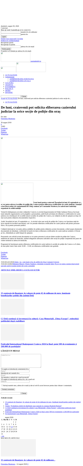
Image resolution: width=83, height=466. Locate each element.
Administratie (9, 77)
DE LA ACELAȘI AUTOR (29, 270)
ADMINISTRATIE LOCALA (20, 81)
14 (12, 427)
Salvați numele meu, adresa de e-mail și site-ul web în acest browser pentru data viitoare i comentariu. (37, 385)
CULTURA (9, 83)
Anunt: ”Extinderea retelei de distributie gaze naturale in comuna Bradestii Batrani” (33, 406)
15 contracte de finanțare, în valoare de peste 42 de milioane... (28, 460)
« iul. (2, 436)
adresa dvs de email (27, 47)
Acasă (3, 98)
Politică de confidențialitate (10, 41)
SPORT (8, 90)
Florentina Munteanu (8, 119)
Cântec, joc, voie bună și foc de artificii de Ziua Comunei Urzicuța (36, 262)
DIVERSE (9, 92)
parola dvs (24, 34)
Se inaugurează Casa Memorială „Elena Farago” (21, 414)
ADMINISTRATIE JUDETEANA (22, 79)
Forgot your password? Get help (12, 39)
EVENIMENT (10, 87)
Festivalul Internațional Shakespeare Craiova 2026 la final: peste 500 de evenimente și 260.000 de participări (42, 412)
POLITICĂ (9, 89)
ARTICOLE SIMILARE (10, 270)
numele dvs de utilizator (29, 32)
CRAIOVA (9, 85)
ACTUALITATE (11, 75)
